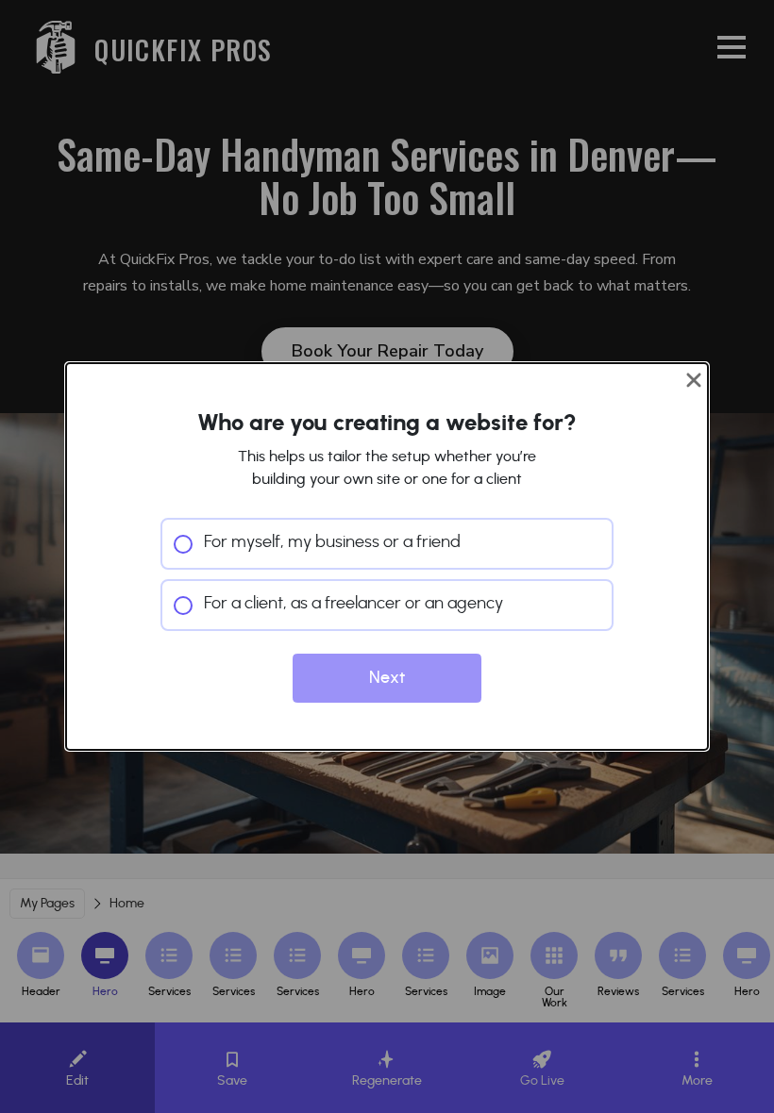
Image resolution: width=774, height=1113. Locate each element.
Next (387, 678)
